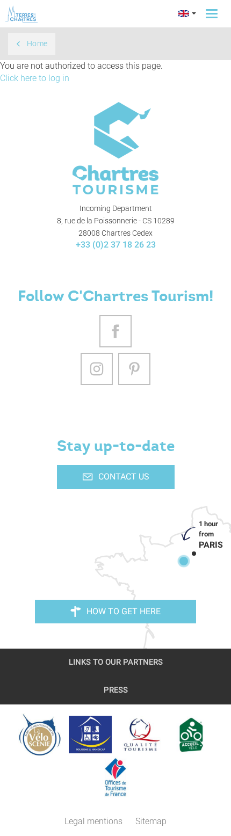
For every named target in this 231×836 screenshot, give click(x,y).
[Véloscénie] (39, 734)
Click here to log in (34, 78)
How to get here (123, 611)
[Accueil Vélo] (191, 734)
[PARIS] (183, 561)
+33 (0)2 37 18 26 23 (116, 244)
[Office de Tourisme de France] (115, 777)
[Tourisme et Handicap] (90, 734)
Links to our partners (116, 662)
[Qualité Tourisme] (140, 734)
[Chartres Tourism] (116, 148)
